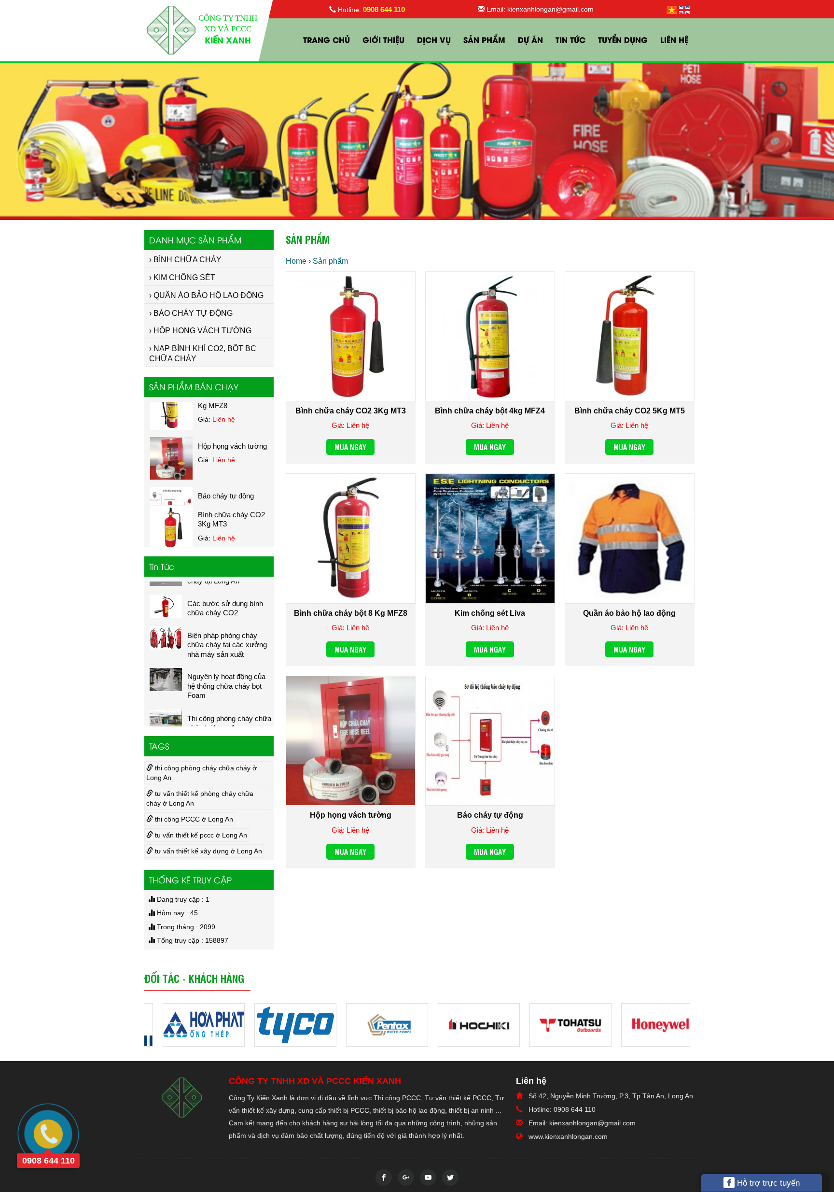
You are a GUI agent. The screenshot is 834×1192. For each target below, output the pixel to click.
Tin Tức (570, 39)
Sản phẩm (484, 39)
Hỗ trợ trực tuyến (767, 1183)
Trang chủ (326, 39)
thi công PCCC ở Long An (193, 819)
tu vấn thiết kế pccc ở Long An (200, 835)
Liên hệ (674, 39)
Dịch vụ (434, 39)
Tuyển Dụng (623, 39)
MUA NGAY (350, 447)
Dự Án (530, 39)
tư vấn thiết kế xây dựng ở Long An (207, 851)
